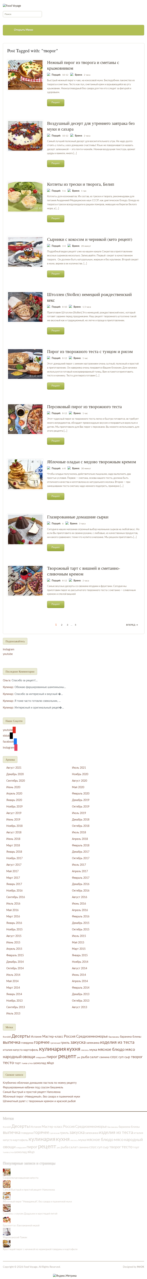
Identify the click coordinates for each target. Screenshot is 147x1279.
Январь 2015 (80, 955)
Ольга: (7, 680)
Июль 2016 (13, 903)
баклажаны (114, 1037)
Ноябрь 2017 (14, 858)
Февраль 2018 (80, 845)
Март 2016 (13, 916)
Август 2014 (79, 968)
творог (137, 1057)
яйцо (50, 1063)
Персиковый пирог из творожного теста (84, 406)
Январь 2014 (14, 994)
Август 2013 (79, 1007)
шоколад (39, 1063)
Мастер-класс (52, 1036)
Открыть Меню (23, 30)
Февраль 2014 (80, 987)
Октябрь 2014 (15, 968)
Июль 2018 (79, 832)
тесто (8, 1063)
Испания (36, 1036)
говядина (27, 1042)
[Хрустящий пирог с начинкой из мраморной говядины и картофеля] (7, 1243)
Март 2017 (13, 878)
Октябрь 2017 (80, 858)
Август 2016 (79, 897)
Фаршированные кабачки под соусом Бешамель (33, 1087)
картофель (30, 1049)
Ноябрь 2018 (14, 826)
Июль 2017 (79, 865)
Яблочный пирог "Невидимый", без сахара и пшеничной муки (37, 1202)
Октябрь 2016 (80, 890)
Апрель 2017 (80, 871)
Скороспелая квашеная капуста (20, 1178)
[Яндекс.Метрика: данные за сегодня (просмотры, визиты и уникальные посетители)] (65, 1276)
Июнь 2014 (79, 975)
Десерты (20, 1036)
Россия (69, 1036)
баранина (126, 1036)
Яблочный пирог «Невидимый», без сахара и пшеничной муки (41, 1096)
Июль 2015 (79, 936)
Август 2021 (13, 768)
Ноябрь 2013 (14, 1000)
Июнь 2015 (13, 942)
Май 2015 (78, 942)
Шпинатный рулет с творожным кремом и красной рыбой (39, 1101)
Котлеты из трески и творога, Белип (80, 184)
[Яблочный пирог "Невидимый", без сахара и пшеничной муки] (7, 1196)
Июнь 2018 (13, 839)
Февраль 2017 (80, 878)
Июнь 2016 (79, 903)
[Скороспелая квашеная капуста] (7, 1172)
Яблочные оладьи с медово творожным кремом (91, 461)
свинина (104, 1057)
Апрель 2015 (14, 949)
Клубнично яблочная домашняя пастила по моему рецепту (40, 1083)
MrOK (140, 1267)
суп (121, 1057)
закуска (78, 1042)
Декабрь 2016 (80, 884)
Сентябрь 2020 (15, 781)
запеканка (92, 1042)
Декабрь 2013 (80, 994)
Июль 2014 (13, 975)
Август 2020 (79, 781)
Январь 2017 (14, 884)
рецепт (67, 1056)
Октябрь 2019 (80, 806)
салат (94, 1057)
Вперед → (132, 625)
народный (12, 1057)
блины (136, 1036)
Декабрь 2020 (15, 774)
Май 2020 (78, 787)
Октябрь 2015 (80, 929)
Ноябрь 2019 (14, 806)
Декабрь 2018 (80, 819)
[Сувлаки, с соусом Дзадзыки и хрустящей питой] (7, 1208)
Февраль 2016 (80, 916)
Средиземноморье (92, 1036)
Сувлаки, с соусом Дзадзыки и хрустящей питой (30, 1214)
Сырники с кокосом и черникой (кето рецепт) (89, 239)
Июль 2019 (79, 813)
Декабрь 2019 (80, 800)
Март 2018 (13, 845)
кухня (73, 1049)
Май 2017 (12, 871)
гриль (65, 1042)
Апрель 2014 (80, 981)
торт (18, 1063)
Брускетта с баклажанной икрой (21, 1225)
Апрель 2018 (80, 839)
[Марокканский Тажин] (7, 1231)
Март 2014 (13, 987)
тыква (24, 1063)
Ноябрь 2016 (14, 890)
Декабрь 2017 (80, 852)
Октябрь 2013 (80, 1000)
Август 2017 (13, 865)
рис (78, 1057)
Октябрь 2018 (80, 826)
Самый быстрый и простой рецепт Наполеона (31, 1092)
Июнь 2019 (13, 819)
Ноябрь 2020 (80, 774)
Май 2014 (12, 981)
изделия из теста (117, 1042)
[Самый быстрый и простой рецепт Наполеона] (7, 1184)
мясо (130, 1049)
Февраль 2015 (15, 955)
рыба (85, 1057)
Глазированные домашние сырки (77, 517)
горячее (42, 1042)
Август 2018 (13, 832)
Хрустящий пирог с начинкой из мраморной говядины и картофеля (40, 1249)
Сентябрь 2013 (15, 1007)
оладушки (41, 1057)
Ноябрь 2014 (80, 962)
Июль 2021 (79, 768)
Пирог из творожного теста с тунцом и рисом (90, 351)
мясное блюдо (111, 1050)
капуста (18, 1050)
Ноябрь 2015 (14, 929)
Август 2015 (13, 936)
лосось (85, 1050)
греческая (55, 1043)
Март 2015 (79, 949)
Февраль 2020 (80, 793)
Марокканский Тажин (15, 1237)
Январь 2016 (14, 923)
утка (30, 1063)
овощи (28, 1057)
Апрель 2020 (14, 793)
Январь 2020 (14, 800)
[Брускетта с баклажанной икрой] (7, 1220)
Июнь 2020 (13, 787)
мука (93, 1050)
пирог (52, 1057)
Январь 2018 (14, 852)
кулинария (52, 1049)
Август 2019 (13, 813)
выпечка (11, 1042)
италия (7, 1050)
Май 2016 (12, 910)
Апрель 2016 (80, 910)
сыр (127, 1057)
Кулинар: (8, 687)
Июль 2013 (13, 1013)
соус (114, 1057)
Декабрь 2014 (15, 962)
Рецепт (55, 102)
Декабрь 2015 (80, 923)
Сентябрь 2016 (15, 897)
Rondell (7, 1037)
